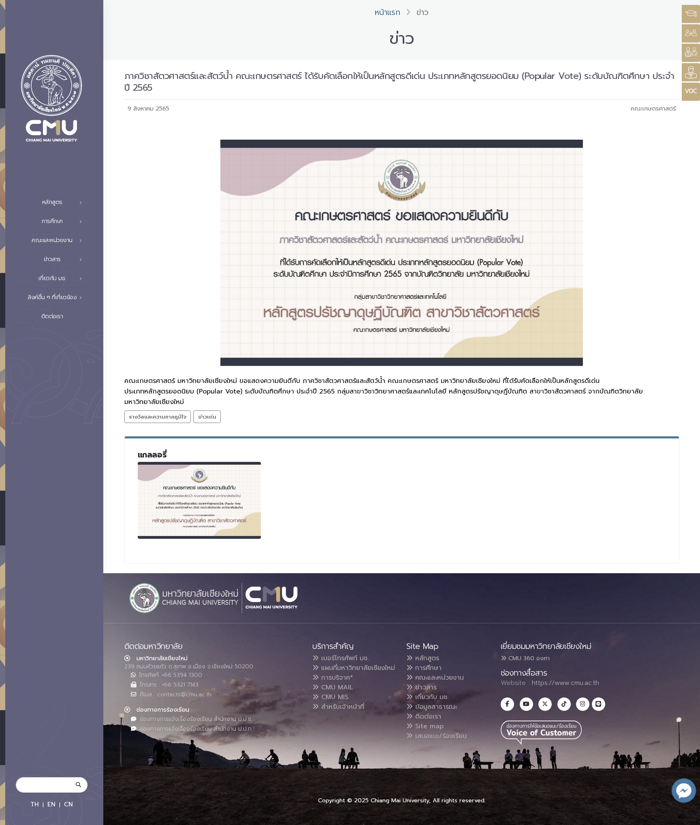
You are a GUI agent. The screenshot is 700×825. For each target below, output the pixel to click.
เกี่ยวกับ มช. (430, 697)
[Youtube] (526, 704)
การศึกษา (427, 668)
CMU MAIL (336, 687)
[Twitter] (545, 704)
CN (68, 804)
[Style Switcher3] (691, 14)
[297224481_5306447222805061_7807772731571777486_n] (199, 500)
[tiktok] (564, 704)
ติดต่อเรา (52, 316)
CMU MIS (333, 697)
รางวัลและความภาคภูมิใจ (157, 417)
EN (51, 804)
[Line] (598, 704)
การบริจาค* (336, 678)
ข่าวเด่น (207, 417)
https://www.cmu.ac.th (565, 683)
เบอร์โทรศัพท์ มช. (344, 658)
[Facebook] (507, 704)
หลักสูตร (426, 658)
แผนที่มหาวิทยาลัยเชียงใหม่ (357, 668)
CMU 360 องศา (528, 658)
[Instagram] (582, 704)
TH (34, 804)
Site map (428, 726)
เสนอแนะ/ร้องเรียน (440, 736)
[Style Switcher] (691, 33)
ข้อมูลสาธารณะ (435, 707)
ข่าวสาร (425, 687)
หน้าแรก (387, 12)
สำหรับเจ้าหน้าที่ (341, 707)
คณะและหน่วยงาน (438, 678)
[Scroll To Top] (686, 816)
